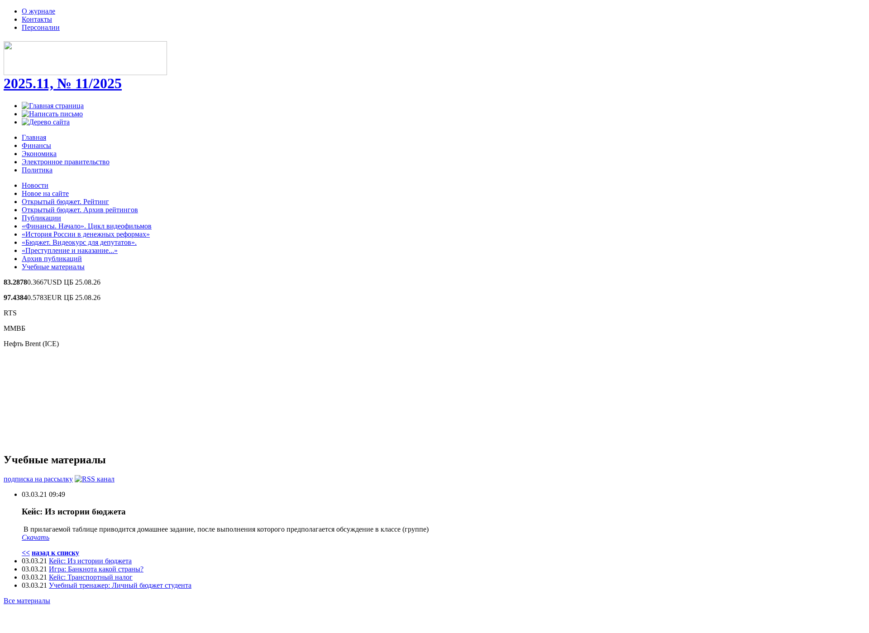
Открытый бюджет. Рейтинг (65, 201)
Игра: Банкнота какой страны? (96, 569)
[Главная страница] (53, 105)
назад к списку (55, 553)
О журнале (38, 11)
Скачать (35, 537)
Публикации (41, 218)
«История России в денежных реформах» (86, 234)
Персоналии (41, 27)
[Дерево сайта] (46, 122)
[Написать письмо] (52, 114)
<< (26, 553)
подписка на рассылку (38, 479)
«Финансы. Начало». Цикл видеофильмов (87, 226)
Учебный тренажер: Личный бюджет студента (120, 585)
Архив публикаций (52, 258)
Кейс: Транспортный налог (91, 577)
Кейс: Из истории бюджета (90, 561)
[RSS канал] (95, 479)
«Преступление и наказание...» (70, 250)
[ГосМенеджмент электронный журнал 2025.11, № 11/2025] (85, 70)
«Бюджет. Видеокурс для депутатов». (79, 242)
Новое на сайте (45, 193)
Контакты (37, 19)
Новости (35, 185)
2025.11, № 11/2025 (63, 83)
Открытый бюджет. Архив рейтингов (80, 210)
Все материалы (27, 600)
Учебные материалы (53, 267)
